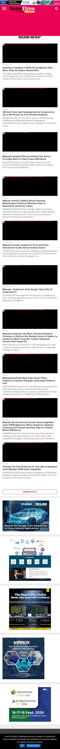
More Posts (30, 492)
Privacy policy (33, 746)
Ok (22, 746)
